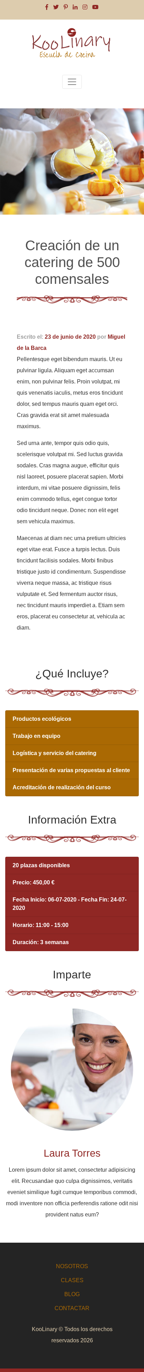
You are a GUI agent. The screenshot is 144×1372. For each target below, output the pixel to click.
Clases (72, 1280)
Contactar (72, 1308)
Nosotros (72, 1266)
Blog (72, 1294)
